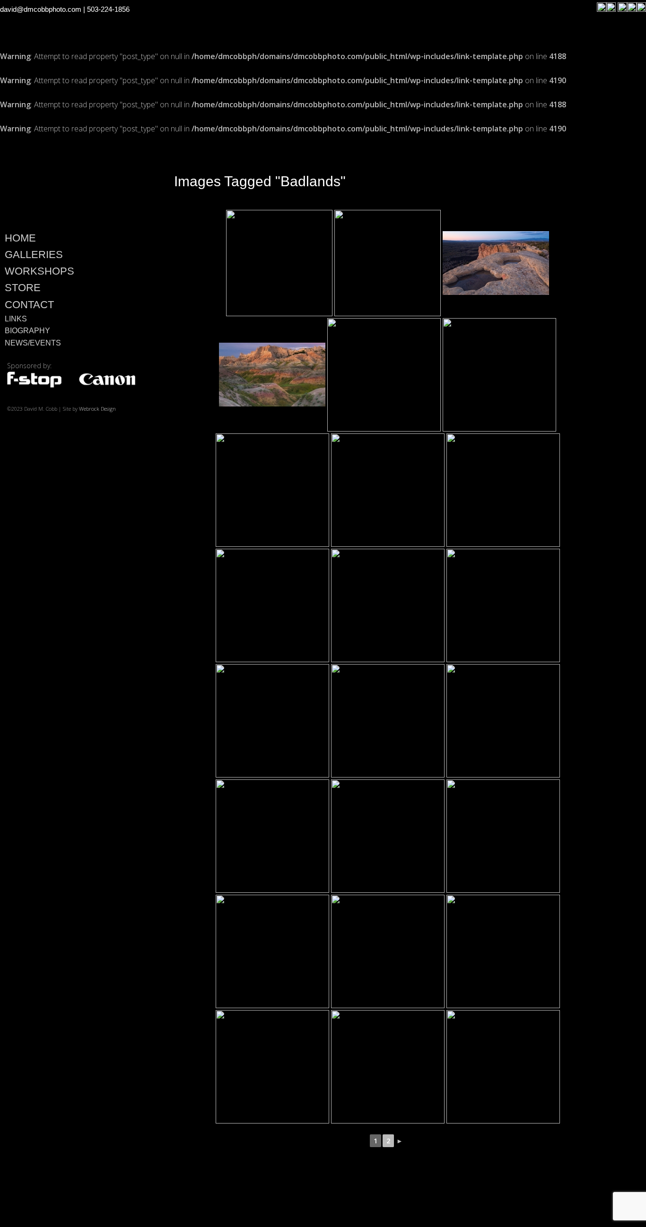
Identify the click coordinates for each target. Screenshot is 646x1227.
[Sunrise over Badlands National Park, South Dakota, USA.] (272, 374)
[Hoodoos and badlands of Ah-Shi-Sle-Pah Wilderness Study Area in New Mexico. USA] (388, 721)
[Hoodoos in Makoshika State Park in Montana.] (272, 490)
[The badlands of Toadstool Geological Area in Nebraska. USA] (503, 951)
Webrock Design (97, 408)
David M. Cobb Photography (71, 180)
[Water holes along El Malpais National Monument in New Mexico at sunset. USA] (279, 263)
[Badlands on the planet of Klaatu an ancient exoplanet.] (384, 375)
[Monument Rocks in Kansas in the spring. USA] (272, 1066)
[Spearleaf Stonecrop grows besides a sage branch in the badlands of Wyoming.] (503, 836)
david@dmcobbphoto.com (40, 9)
